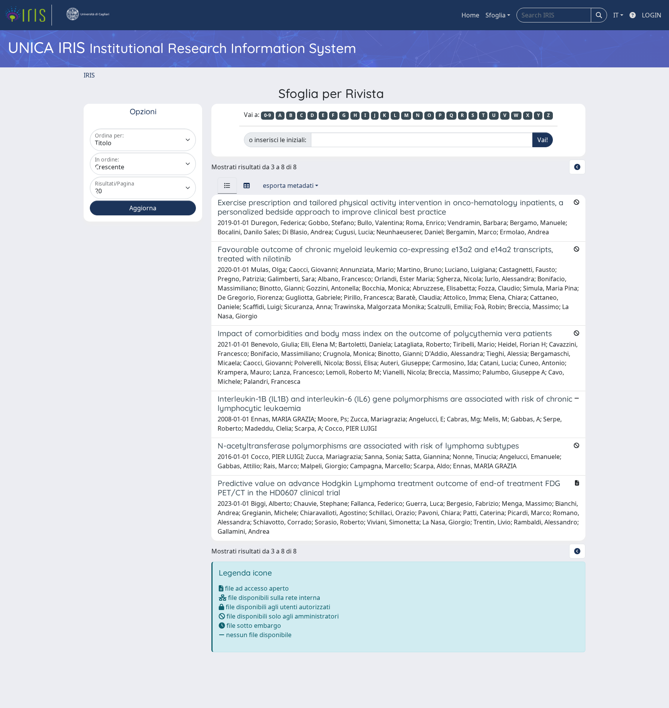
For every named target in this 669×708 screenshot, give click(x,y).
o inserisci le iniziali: (277, 140)
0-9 (267, 115)
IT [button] (616, 15)
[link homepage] (28, 15)
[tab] (227, 185)
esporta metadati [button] (288, 185)
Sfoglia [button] (495, 15)
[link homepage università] (87, 15)
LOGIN (651, 15)
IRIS (89, 75)
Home (470, 15)
